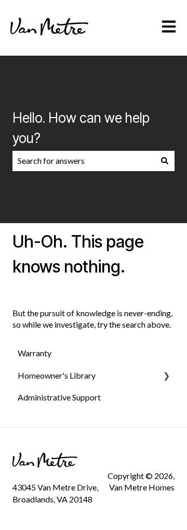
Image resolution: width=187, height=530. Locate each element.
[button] (166, 376)
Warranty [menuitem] (34, 353)
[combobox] (83, 161)
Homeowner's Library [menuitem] (57, 375)
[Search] (165, 161)
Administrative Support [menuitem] (59, 397)
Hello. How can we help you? (81, 128)
